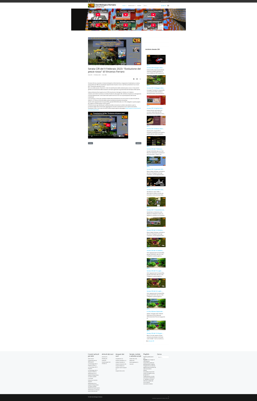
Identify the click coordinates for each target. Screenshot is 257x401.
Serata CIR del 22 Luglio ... (155, 291)
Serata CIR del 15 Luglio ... (155, 271)
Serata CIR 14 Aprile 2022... (155, 108)
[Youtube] (90, 1)
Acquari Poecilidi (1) (120, 362)
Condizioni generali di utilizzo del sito (160, 398)
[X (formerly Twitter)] (140, 79)
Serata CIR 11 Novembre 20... (156, 210)
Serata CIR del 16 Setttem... (155, 250)
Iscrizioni (139, 5)
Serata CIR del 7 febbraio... (155, 149)
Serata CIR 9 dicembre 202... (155, 189)
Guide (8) (104, 360)
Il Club (123, 5)
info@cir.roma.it (165, 1)
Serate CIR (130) (133, 358)
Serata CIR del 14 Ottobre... (155, 230)
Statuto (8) (132, 360)
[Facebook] (88, 1)
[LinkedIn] (137, 79)
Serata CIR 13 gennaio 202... (155, 169)
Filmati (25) (104, 358)
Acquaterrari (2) (119, 358)
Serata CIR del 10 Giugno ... (155, 333)
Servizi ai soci (131, 5)
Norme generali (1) (134, 362)
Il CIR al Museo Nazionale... (155, 311)
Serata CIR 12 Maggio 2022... (155, 88)
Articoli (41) (104, 356)
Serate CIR (90, 74)
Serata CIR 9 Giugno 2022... (155, 68)
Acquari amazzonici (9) (121, 364)
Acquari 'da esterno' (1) (121, 360)
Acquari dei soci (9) (120, 370)
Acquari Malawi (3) (120, 365)
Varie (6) (131, 364)
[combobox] (151, 5)
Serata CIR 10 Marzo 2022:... (155, 129)
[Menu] (168, 6)
